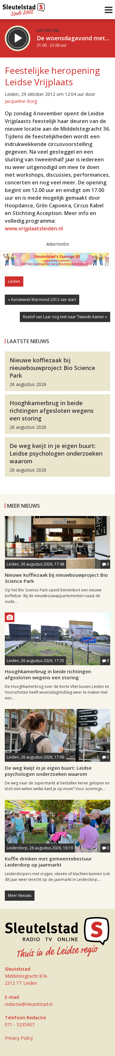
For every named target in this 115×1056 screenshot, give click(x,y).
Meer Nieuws (19, 895)
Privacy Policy (19, 1038)
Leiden (14, 281)
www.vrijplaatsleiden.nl (34, 228)
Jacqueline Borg (21, 101)
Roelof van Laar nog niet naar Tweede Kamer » (65, 317)
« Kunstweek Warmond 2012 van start (42, 299)
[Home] (24, 8)
